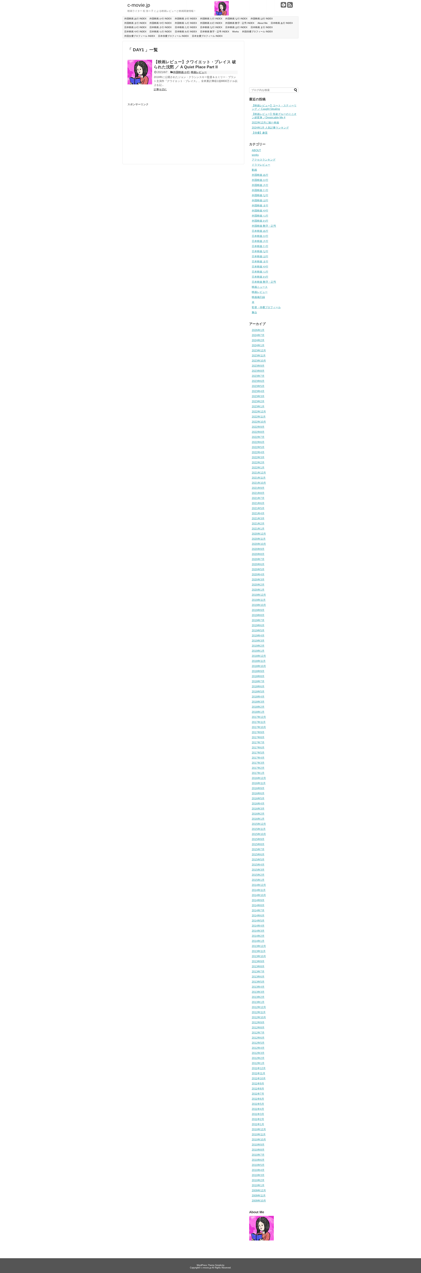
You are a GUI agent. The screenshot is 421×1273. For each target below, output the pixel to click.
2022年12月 (259, 411)
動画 (254, 169)
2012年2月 (258, 1058)
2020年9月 (258, 549)
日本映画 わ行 (260, 276)
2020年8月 (258, 554)
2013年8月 (258, 966)
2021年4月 (258, 513)
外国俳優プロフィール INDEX (257, 31)
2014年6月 (258, 915)
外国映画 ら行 (260, 215)
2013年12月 (259, 946)
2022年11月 (259, 416)
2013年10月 (259, 956)
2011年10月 (259, 1078)
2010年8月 (258, 1149)
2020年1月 (258, 589)
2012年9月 (258, 1022)
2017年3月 (258, 762)
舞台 (254, 312)
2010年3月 (258, 1175)
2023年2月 (258, 401)
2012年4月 (258, 1048)
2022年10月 (259, 421)
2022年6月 (258, 442)
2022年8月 (258, 432)
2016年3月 (258, 808)
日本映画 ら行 (260, 271)
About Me (263, 23)
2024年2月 (258, 340)
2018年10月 (259, 666)
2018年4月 (258, 696)
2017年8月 (258, 737)
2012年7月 (258, 1032)
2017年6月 (258, 747)
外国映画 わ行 (260, 220)
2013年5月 (258, 981)
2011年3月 (258, 1114)
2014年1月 (258, 941)
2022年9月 (258, 426)
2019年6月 (258, 625)
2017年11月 (259, 722)
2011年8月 (258, 1088)
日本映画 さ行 (260, 241)
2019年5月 (258, 630)
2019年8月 (258, 615)
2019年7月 (258, 620)
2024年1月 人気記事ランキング (270, 127)
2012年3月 (258, 1053)
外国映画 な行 (260, 195)
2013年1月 (258, 1002)
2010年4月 (258, 1170)
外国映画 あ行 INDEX (135, 18)
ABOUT (256, 150)
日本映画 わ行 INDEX (186, 31)
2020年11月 (259, 538)
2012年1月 (258, 1063)
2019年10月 (259, 605)
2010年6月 (258, 1160)
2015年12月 (259, 824)
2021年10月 (259, 482)
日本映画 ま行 (260, 261)
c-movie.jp (138, 5)
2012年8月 (258, 1027)
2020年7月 (258, 559)
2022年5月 (258, 447)
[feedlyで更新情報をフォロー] (283, 6)
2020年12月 (259, 533)
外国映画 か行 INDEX (160, 18)
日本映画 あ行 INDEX (282, 23)
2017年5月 (258, 752)
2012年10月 (259, 1017)
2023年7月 (258, 376)
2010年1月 (258, 1185)
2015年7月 (258, 849)
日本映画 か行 (260, 236)
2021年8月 (258, 493)
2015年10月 (259, 834)
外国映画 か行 (181, 72)
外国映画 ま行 (260, 205)
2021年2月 (258, 523)
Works (235, 31)
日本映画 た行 (260, 246)
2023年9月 (258, 365)
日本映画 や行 (260, 266)
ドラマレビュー (261, 164)
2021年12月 (259, 472)
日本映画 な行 (260, 251)
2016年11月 (259, 783)
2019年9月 (258, 610)
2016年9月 (258, 788)
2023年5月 (258, 386)
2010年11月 (259, 1134)
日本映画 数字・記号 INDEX (214, 31)
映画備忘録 (258, 297)
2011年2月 (258, 1119)
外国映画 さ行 (260, 185)
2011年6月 (258, 1098)
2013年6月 (258, 976)
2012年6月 (258, 1037)
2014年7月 (258, 910)
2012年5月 (258, 1042)
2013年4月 (258, 986)
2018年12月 (259, 656)
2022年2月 (258, 462)
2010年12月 (259, 1129)
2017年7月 (258, 742)
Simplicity (219, 1265)
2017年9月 (258, 732)
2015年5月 (258, 859)
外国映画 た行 (260, 190)
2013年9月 (258, 961)
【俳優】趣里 (260, 132)
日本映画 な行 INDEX (211, 27)
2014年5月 (258, 920)
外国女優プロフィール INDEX (139, 36)
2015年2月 (258, 874)
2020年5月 (258, 569)
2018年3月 (258, 701)
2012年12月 (259, 1007)
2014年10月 (259, 895)
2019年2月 (258, 645)
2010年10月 (259, 1139)
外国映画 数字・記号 (264, 225)
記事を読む (160, 89)
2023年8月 (258, 370)
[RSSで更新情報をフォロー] (290, 6)
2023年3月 (258, 396)
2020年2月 (258, 584)
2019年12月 (259, 594)
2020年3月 (258, 579)
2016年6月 (258, 793)
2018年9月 (258, 671)
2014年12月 (259, 885)
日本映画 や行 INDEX (135, 31)
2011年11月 (258, 1073)
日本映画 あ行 (260, 231)
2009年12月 (259, 1190)
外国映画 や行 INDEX (160, 23)
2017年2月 (258, 768)
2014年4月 (258, 925)
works (255, 155)
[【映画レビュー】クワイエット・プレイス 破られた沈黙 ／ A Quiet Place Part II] (139, 83)
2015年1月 (258, 880)
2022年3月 (258, 457)
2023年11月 (259, 355)
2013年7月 (258, 971)
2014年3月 (258, 930)
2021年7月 (258, 498)
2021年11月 (259, 477)
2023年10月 (259, 360)
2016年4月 (258, 803)
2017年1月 (258, 773)
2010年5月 (258, 1165)
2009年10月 (259, 1200)
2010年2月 (258, 1180)
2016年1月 (258, 818)
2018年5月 (258, 691)
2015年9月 (258, 839)
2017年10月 (259, 727)
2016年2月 (258, 813)
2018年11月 (259, 661)
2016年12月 (259, 778)
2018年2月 (258, 706)
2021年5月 (258, 508)
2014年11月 (259, 890)
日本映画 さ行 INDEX (160, 27)
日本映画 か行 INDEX (135, 27)
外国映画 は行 (260, 200)
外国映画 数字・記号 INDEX (239, 23)
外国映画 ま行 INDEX (135, 23)
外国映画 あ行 (260, 175)
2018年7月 (258, 681)
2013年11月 (259, 951)
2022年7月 (258, 437)
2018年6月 (258, 686)
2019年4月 (258, 635)
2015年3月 (258, 869)
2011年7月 (258, 1093)
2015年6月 (258, 854)
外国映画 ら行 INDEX (186, 23)
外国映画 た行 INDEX (211, 18)
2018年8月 (258, 676)
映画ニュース (260, 287)
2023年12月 (259, 350)
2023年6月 (258, 381)
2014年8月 (258, 905)
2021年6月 (258, 503)
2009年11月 (259, 1195)
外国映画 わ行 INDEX (211, 23)
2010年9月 (258, 1144)
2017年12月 (259, 717)
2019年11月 (259, 600)
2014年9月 (258, 900)
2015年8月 (258, 844)
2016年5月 (258, 798)
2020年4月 (258, 574)
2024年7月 (258, 335)
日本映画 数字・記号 (264, 281)
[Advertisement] (155, 129)
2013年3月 (258, 992)
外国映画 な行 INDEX (236, 18)
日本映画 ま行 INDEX (262, 27)
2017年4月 (258, 757)
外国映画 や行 (260, 210)
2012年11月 (259, 1012)
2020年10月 (259, 544)
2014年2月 (258, 936)
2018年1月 (258, 712)
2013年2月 (258, 997)
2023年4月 (258, 391)
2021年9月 (258, 488)
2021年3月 (258, 518)
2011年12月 (259, 1068)
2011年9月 (258, 1083)
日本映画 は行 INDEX (236, 27)
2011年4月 (258, 1109)
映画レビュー (199, 72)
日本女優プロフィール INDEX (207, 36)
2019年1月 (258, 650)
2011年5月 (258, 1104)
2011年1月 (258, 1124)
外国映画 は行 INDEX (262, 18)
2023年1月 (258, 406)
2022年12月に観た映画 (265, 122)
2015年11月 (259, 829)
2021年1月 (258, 528)
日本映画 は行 (260, 256)
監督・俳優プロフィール (266, 307)
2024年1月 (258, 345)
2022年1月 (258, 467)
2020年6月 (258, 564)
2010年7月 (258, 1154)
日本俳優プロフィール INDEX (173, 36)
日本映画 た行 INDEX (186, 27)
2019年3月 (258, 640)
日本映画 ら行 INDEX (160, 31)
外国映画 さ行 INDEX (186, 18)
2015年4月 (258, 864)
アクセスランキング (263, 159)
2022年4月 (258, 452)
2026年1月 (258, 330)
